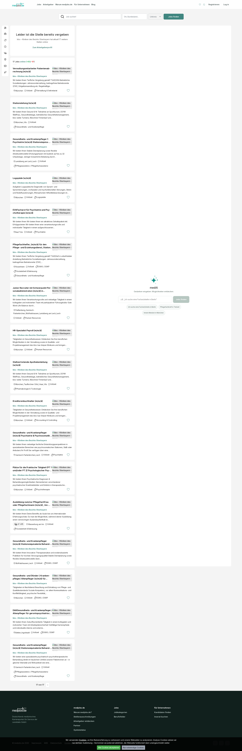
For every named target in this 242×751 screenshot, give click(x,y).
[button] (5, 28)
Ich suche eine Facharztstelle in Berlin (142, 307)
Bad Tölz (19, 232)
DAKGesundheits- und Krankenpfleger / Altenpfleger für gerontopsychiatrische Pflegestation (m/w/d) (32, 612)
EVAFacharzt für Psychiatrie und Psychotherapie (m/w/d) (31, 211)
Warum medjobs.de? (83, 712)
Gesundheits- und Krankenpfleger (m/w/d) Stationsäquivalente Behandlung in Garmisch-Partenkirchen (31, 647)
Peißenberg (20, 310)
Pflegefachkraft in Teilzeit (169, 307)
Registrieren (213, 4)
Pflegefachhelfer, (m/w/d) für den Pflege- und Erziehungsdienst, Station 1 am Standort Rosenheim (32, 246)
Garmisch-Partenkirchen (25, 455)
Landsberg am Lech (23, 161)
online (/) (27, 62)
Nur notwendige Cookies (133, 747)
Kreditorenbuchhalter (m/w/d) (28, 401)
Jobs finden (173, 17)
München (19, 91)
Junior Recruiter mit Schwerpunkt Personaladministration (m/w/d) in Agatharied (32, 289)
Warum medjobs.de (63, 4)
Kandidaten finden (162, 712)
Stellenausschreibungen (85, 717)
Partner (77, 725)
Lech (35, 161)
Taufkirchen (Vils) (31, 384)
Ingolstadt (26, 633)
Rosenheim (20, 267)
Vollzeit (29, 91)
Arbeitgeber (48, 4)
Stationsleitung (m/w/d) (24, 103)
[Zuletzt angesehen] (204, 4)
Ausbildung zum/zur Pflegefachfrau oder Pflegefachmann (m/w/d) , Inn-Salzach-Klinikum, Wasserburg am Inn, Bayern (32, 504)
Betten (18, 633)
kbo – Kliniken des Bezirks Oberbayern (30, 76)
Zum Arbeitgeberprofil (42, 47)
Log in (226, 4)
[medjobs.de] (22, 4)
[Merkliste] (200, 4)
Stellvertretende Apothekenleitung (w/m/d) (30, 363)
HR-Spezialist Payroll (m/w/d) (27, 330)
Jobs (39, 4)
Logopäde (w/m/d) (22, 178)
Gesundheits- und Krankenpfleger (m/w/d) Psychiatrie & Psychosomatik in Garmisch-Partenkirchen (32, 434)
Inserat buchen (161, 717)
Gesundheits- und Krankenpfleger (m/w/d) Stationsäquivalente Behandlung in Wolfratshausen (31, 543)
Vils (25, 122)
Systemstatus (80, 730)
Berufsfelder (119, 717)
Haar (41, 384)
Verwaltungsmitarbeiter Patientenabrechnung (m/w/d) (31, 70)
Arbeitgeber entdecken (84, 721)
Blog (93, 4)
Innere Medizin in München (154, 313)
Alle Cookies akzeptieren (108, 747)
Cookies (82, 740)
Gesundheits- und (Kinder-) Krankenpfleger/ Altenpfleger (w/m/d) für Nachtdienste (31, 577)
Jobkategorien (120, 712)
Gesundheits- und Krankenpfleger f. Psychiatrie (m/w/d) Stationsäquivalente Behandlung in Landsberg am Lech (31, 141)
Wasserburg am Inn (36, 524)
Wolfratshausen (32, 313)
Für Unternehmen (82, 4)
